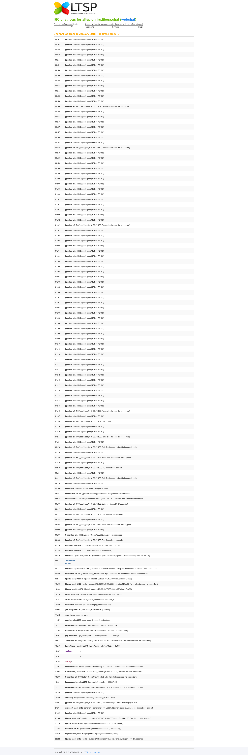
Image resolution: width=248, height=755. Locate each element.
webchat (128, 19)
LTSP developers (92, 752)
